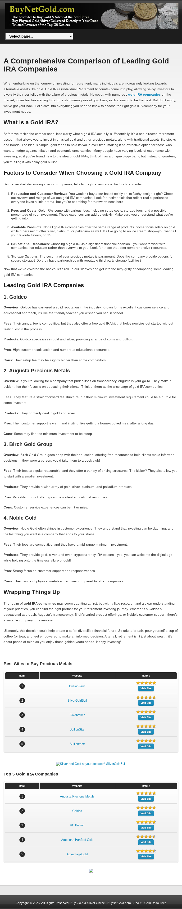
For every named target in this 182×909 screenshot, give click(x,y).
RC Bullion (77, 825)
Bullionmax (77, 744)
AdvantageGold (77, 854)
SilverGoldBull (77, 700)
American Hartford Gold (77, 840)
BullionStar (77, 729)
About (137, 903)
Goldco (77, 811)
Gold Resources (155, 903)
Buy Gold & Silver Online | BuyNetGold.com (100, 903)
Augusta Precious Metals (77, 796)
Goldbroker (77, 715)
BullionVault (77, 686)
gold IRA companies (144, 94)
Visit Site (146, 688)
